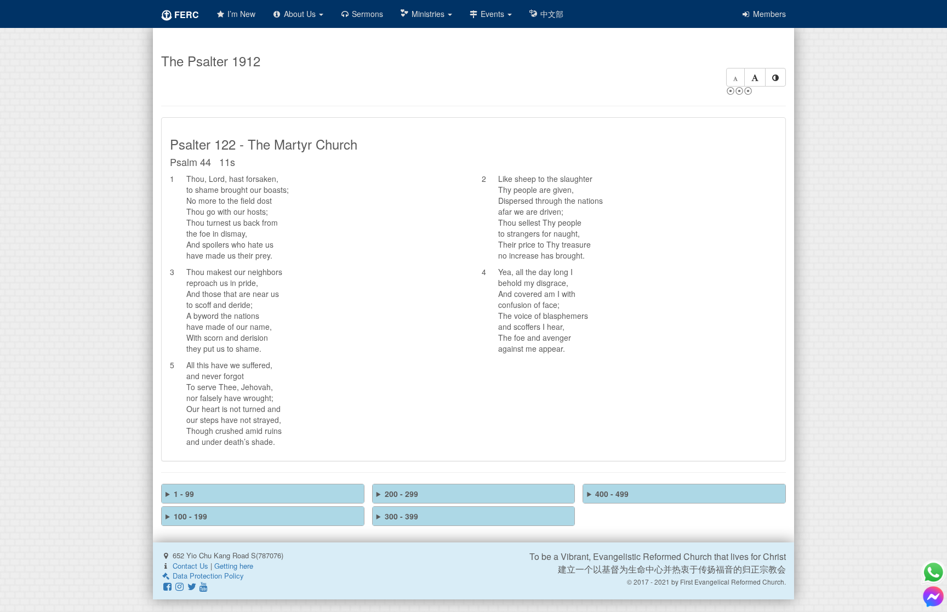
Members (768, 13)
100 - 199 (190, 516)
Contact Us (190, 565)
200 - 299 (401, 493)
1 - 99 (184, 493)
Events (492, 13)
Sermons (366, 13)
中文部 (550, 13)
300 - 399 (401, 516)
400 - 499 (612, 493)
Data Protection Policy (207, 575)
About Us (300, 13)
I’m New (240, 13)
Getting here (233, 565)
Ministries (428, 13)
